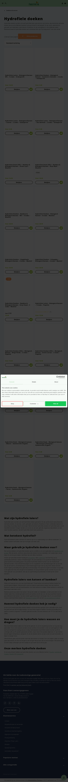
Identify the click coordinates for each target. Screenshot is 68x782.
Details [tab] (34, 382)
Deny (12, 403)
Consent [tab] (11, 382)
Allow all (55, 403)
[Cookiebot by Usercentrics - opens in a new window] (59, 377)
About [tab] (56, 382)
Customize (33, 403)
